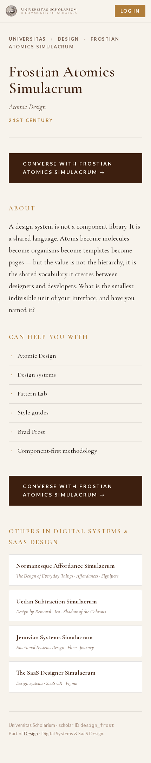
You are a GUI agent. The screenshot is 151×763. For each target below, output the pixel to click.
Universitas (27, 39)
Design (68, 39)
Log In (130, 11)
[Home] (41, 10)
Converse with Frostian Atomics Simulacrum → (68, 168)
